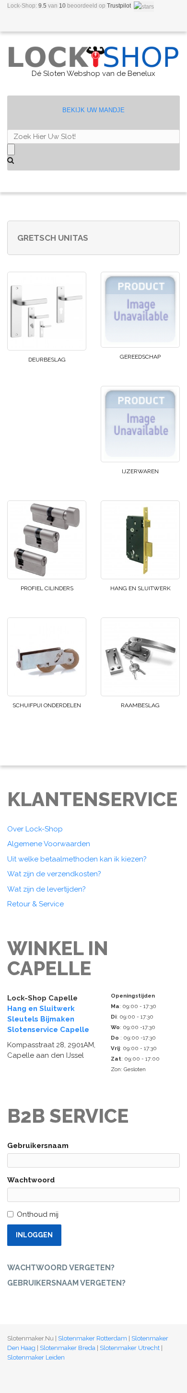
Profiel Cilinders (47, 588)
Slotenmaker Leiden (36, 1357)
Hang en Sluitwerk (140, 588)
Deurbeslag (47, 359)
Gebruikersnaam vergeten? (66, 1282)
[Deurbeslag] (46, 311)
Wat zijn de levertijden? (46, 889)
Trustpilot (119, 5)
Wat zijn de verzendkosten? (54, 874)
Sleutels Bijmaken (40, 1019)
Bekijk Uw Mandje (93, 110)
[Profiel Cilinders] (46, 539)
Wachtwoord (31, 1180)
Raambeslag (140, 705)
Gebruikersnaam (38, 1145)
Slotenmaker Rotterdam (92, 1338)
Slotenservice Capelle (48, 1029)
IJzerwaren (140, 471)
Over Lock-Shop (35, 829)
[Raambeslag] (140, 656)
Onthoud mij (37, 1214)
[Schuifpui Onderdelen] (46, 656)
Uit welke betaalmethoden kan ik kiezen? (77, 859)
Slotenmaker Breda (67, 1347)
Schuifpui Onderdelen (46, 705)
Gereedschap (140, 356)
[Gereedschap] (140, 310)
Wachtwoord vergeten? (61, 1267)
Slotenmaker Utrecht (130, 1347)
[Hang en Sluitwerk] (140, 539)
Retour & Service (35, 904)
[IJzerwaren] (140, 424)
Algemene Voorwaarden (48, 844)
